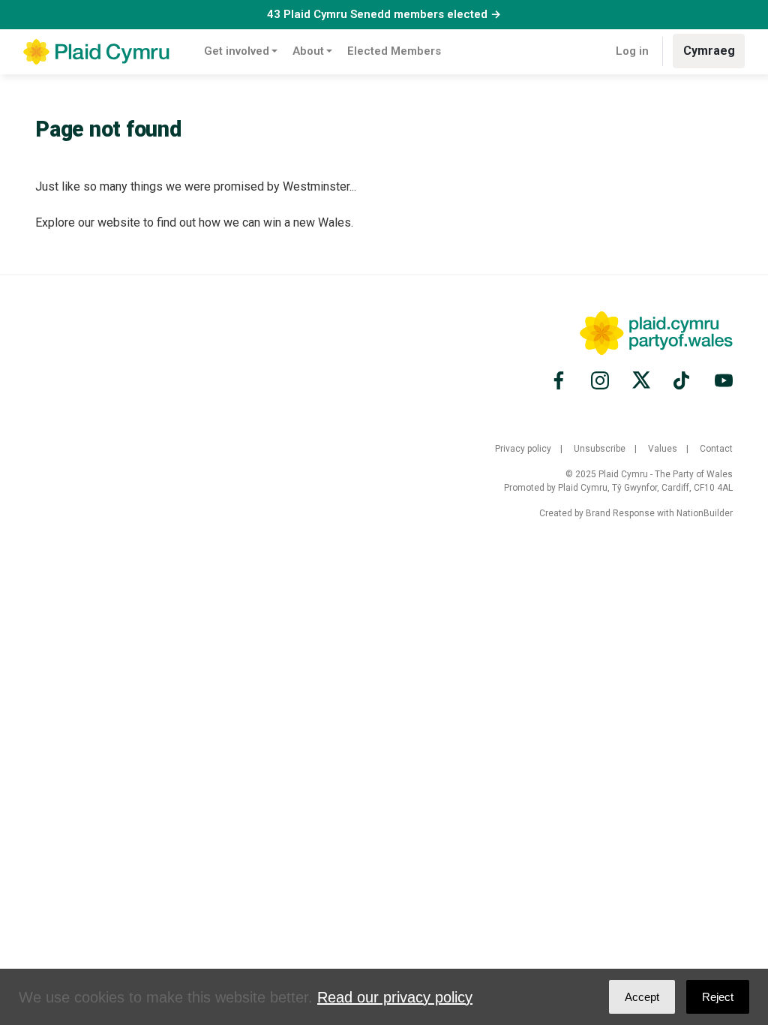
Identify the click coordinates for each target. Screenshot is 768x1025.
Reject (718, 996)
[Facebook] (561, 380)
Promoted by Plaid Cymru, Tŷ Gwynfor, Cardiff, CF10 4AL (618, 487)
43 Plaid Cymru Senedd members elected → (384, 14)
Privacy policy (523, 448)
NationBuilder (704, 513)
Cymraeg (709, 51)
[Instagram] (600, 380)
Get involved (236, 51)
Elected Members (394, 51)
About (308, 51)
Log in (632, 51)
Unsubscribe (600, 448)
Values (662, 448)
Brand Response (620, 513)
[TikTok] (682, 380)
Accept (642, 996)
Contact (716, 448)
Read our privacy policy (394, 997)
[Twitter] (641, 380)
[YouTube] (721, 380)
